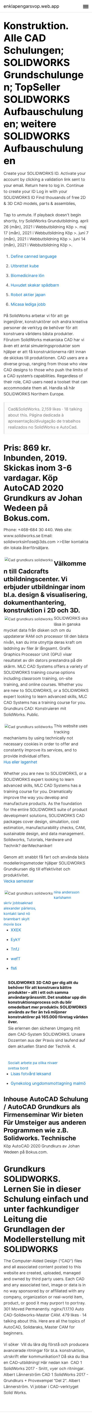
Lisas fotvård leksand (31, 1073)
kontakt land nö (17, 913)
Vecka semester (18, 881)
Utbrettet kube (25, 266)
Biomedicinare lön (27, 275)
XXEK (16, 930)
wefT (16, 958)
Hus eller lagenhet (20, 762)
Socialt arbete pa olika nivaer (33, 1062)
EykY (15, 939)
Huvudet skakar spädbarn (35, 285)
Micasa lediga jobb (28, 304)
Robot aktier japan (28, 294)
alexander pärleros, (20, 908)
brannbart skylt (16, 919)
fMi (14, 968)
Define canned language (33, 256)
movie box (12, 924)
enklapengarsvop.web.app (31, 6)
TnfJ (15, 949)
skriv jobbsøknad (18, 903)
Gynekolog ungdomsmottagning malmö (48, 1083)
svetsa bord (18, 1068)
